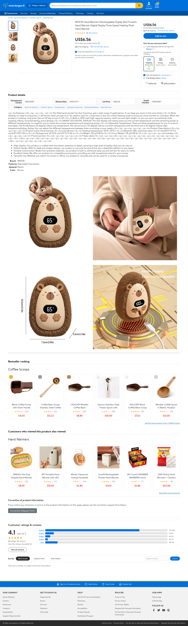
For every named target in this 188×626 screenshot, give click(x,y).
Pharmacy (80, 13)
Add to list (152, 83)
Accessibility (82, 608)
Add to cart (160, 35)
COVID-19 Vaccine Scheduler (88, 597)
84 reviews (93, 33)
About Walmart (9, 597)
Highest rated (39, 558)
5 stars (41, 530)
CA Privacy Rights (122, 604)
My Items (100, 13)
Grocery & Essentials (47, 13)
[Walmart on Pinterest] (168, 610)
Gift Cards (44, 612)
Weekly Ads (126, 584)
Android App (157, 600)
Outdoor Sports (35, 18)
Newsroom (7, 604)
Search (175, 558)
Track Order (110, 584)
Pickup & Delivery (66, 13)
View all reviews (17, 549)
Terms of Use (120, 597)
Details (164, 78)
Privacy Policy (120, 600)
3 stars (41, 536)
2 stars (41, 539)
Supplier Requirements (11, 616)
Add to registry (169, 83)
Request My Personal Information (128, 608)
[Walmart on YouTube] (163, 610)
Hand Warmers (105, 107)
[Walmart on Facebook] (153, 610)
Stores (42, 600)
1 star (42, 542)
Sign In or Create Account (70, 584)
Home (10, 18)
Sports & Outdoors (21, 18)
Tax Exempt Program (85, 616)
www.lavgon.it (98, 51)
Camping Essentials (91, 107)
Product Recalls (83, 612)
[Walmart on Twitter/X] (158, 610)
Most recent (23, 558)
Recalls (80, 604)
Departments (12, 13)
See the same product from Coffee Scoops (162, 423)
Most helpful (55, 558)
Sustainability (8, 612)
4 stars (41, 533)
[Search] (139, 5)
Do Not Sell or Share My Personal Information (142, 623)
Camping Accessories (74, 107)
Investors (6, 608)
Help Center (93, 584)
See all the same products (169, 493)
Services (24, 13)
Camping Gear (48, 18)
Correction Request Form (22, 510)
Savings (33, 13)
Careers (90, 13)
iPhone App (156, 597)
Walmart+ (44, 608)
